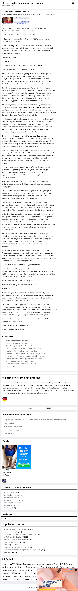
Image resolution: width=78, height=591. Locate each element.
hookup (47, 14)
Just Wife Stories (10, 505)
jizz (51, 14)
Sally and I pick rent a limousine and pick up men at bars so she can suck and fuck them (35, 420)
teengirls (31, 579)
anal (6, 564)
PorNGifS (5, 470)
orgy (13, 576)
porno (30, 576)
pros (54, 14)
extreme (9, 570)
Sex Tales (5, 475)
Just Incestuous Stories (12, 498)
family (15, 570)
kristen (20, 573)
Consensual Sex (16, 567)
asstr (40, 14)
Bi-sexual (44, 564)
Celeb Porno (6, 472)
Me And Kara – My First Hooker (15, 11)
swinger (5, 579)
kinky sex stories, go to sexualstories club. (32, 393)
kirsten (8, 573)
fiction (33, 570)
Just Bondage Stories (11, 495)
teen (21, 579)
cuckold (31, 567)
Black (50, 564)
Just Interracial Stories (12, 500)
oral (6, 576)
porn (22, 576)
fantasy (23, 570)
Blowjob (60, 564)
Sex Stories (32, 14)
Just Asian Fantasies (11, 493)
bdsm (37, 564)
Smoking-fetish (9, 434)
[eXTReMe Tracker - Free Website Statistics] (4, 482)
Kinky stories (10, 366)
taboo (13, 579)
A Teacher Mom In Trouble (13, 427)
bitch (43, 14)
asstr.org (29, 564)
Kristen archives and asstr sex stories (22, 3)
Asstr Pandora (9, 423)
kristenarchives (8, 14)
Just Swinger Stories (11, 503)
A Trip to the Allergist (11, 430)
